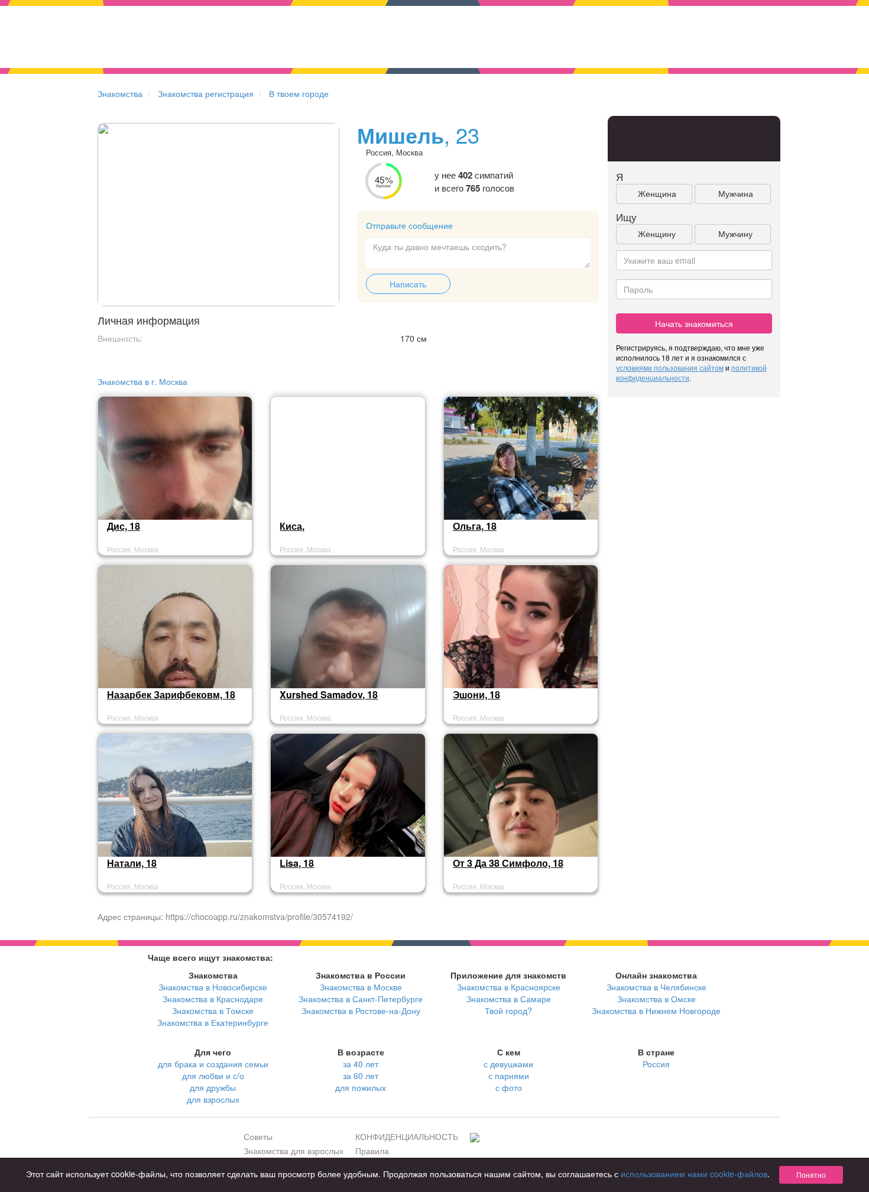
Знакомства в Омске (656, 999)
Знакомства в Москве (361, 987)
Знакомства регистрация (206, 93)
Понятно (811, 1175)
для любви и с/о (213, 1075)
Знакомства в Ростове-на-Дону (360, 1010)
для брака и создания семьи (213, 1064)
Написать (408, 284)
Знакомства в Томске (213, 1010)
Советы (258, 1136)
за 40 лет (360, 1064)
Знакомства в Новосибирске (212, 987)
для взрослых (213, 1099)
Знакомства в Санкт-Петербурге (361, 999)
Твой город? (508, 1010)
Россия (656, 1064)
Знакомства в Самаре (508, 999)
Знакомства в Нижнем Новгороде (656, 1010)
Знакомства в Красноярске (508, 987)
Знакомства (120, 93)
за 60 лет (360, 1075)
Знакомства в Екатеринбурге (212, 1022)
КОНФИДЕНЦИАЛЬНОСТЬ (406, 1136)
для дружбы (213, 1087)
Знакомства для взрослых (293, 1151)
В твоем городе (299, 93)
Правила (372, 1151)
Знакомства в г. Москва (142, 381)
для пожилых (360, 1087)
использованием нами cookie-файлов (694, 1174)
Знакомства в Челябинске (656, 987)
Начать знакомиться (694, 323)
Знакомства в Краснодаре (213, 999)
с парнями (508, 1075)
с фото (508, 1087)
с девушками (508, 1064)
